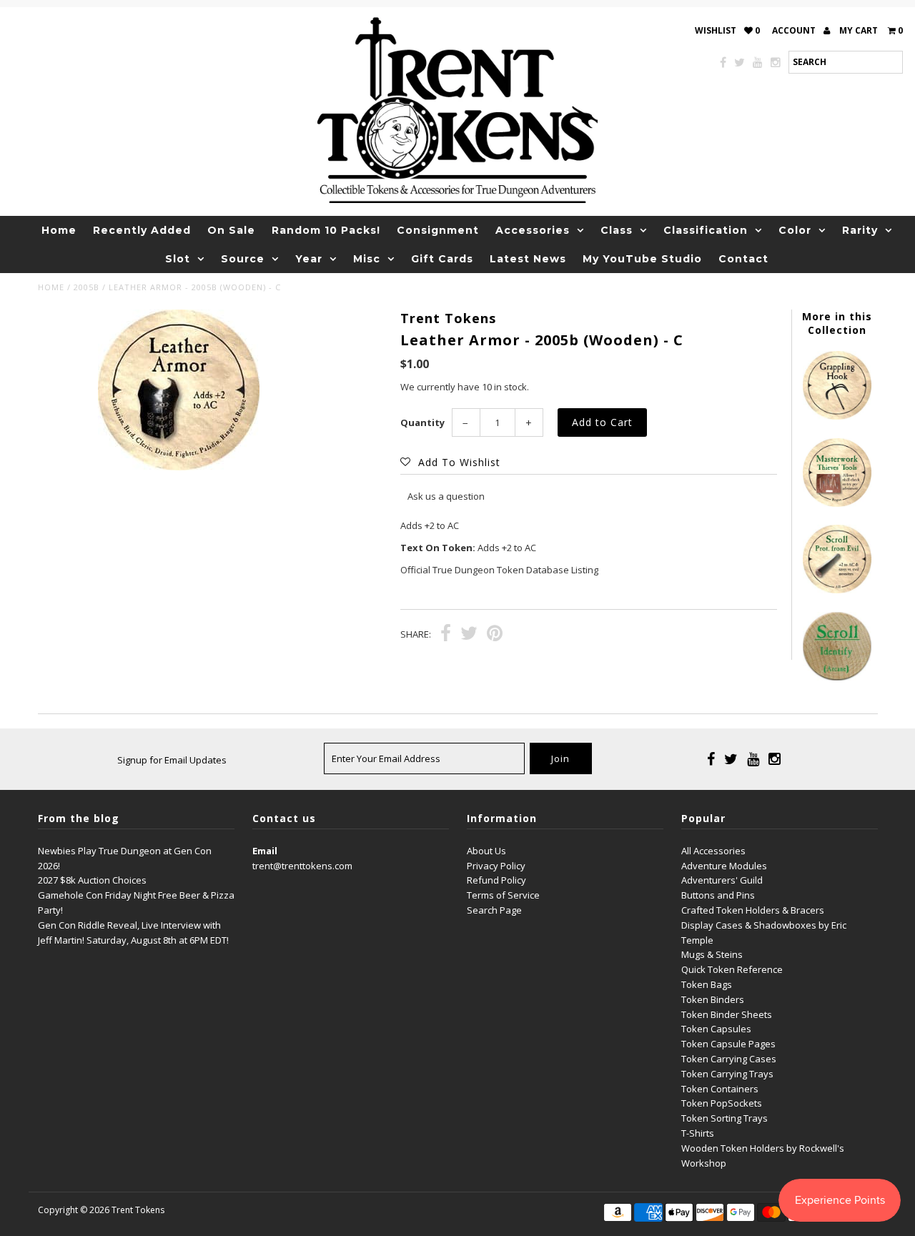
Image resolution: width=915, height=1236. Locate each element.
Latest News (528, 258)
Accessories (532, 230)
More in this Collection (837, 323)
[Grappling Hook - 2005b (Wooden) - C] (837, 416)
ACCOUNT (795, 30)
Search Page (494, 910)
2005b (86, 287)
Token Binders (712, 999)
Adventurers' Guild (722, 880)
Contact (743, 258)
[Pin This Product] (495, 635)
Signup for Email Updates (172, 759)
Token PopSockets (721, 1103)
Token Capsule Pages (728, 1043)
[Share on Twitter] (469, 635)
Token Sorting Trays (724, 1118)
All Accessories (713, 850)
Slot (177, 258)
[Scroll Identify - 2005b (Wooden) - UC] (837, 677)
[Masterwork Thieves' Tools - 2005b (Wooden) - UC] (837, 503)
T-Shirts (697, 1133)
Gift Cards (442, 258)
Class (616, 230)
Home (58, 230)
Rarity (860, 230)
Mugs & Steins (712, 954)
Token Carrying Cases (728, 1058)
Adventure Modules (724, 865)
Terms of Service (503, 895)
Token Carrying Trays (727, 1073)
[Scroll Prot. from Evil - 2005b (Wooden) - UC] (837, 589)
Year (308, 258)
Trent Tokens (138, 1210)
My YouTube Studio (642, 258)
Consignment (438, 230)
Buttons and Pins (718, 895)
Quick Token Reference (732, 969)
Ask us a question (446, 496)
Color (794, 230)
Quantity (422, 422)
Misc (366, 258)
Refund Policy (496, 880)
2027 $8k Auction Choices (92, 880)
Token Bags (706, 984)
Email (264, 850)
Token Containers (719, 1088)
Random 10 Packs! (326, 230)
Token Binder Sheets (726, 1014)
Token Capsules (716, 1028)
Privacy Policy (496, 865)
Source (242, 258)
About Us (486, 850)
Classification (705, 230)
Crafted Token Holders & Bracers (752, 910)
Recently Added (142, 230)
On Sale (231, 230)
